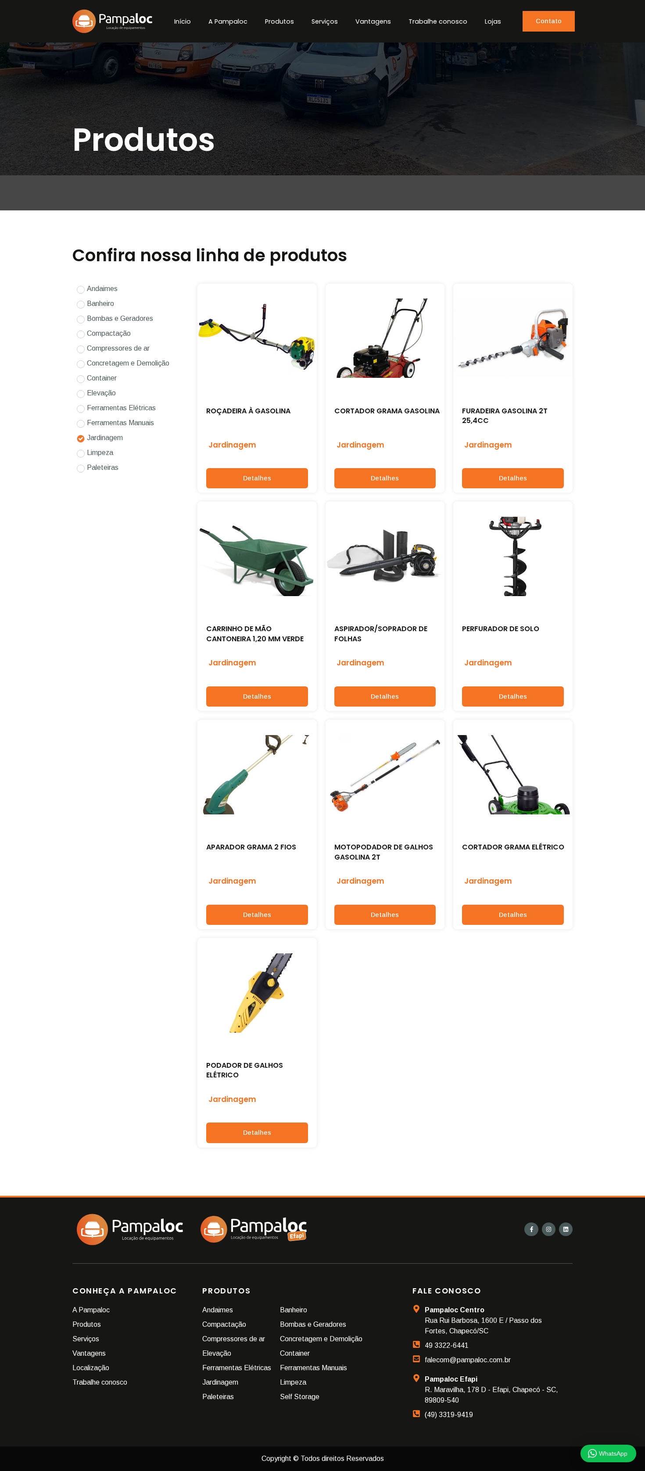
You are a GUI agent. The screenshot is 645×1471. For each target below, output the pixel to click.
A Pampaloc (227, 21)
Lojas (493, 21)
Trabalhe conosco (437, 21)
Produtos (279, 21)
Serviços (325, 21)
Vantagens (373, 21)
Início (182, 21)
